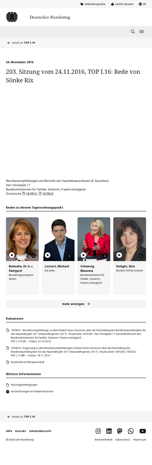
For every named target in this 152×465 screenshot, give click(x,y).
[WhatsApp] (131, 431)
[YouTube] (142, 431)
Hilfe (9, 431)
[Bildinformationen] (33, 256)
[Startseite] (38, 17)
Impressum (139, 439)
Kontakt (20, 431)
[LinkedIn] (109, 431)
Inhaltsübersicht (40, 431)
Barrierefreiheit (104, 439)
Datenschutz (122, 439)
